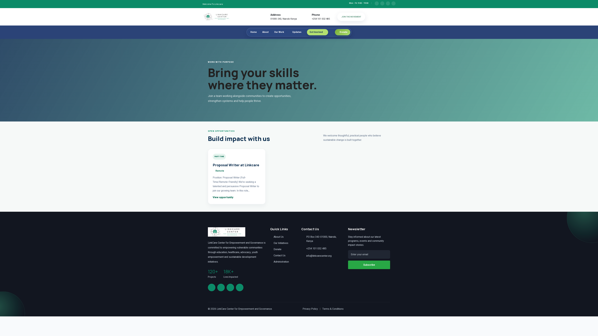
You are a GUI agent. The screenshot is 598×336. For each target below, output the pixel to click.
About (265, 32)
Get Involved (316, 32)
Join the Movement (351, 16)
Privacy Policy (310, 309)
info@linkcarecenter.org (319, 256)
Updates (296, 32)
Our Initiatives (281, 243)
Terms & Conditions (333, 309)
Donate (277, 249)
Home (253, 32)
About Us (279, 237)
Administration (281, 262)
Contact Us (279, 255)
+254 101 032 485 (321, 19)
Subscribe (369, 265)
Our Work (279, 32)
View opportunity (223, 197)
